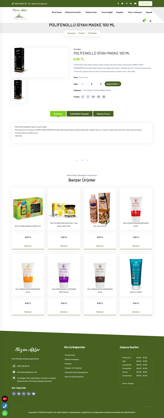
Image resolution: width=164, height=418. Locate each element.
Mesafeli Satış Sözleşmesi (76, 372)
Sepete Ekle (112, 84)
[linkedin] (131, 3)
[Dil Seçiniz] (5, 399)
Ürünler (82, 33)
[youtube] (135, 3)
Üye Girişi (146, 4)
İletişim (68, 363)
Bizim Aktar (57, 12)
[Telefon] (5, 406)
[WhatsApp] (5, 413)
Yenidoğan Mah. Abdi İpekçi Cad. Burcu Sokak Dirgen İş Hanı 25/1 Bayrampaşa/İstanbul (36, 379)
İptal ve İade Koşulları (74, 376)
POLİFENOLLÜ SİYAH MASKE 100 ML (97, 90)
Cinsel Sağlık (107, 12)
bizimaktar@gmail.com (27, 372)
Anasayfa (71, 33)
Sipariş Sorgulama (39, 3)
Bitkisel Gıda (91, 12)
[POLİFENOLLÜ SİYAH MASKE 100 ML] (20, 76)
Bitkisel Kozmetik (73, 12)
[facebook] (118, 3)
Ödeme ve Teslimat (73, 368)
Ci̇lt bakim (92, 33)
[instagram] (127, 3)
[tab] (19, 91)
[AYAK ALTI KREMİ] (136, 275)
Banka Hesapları (72, 359)
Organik (149, 12)
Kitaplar (120, 12)
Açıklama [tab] (58, 113)
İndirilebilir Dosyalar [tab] (79, 113)
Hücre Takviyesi (135, 12)
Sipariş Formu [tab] (103, 113)
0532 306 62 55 (21, 3)
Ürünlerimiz (70, 355)
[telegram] (122, 3)
